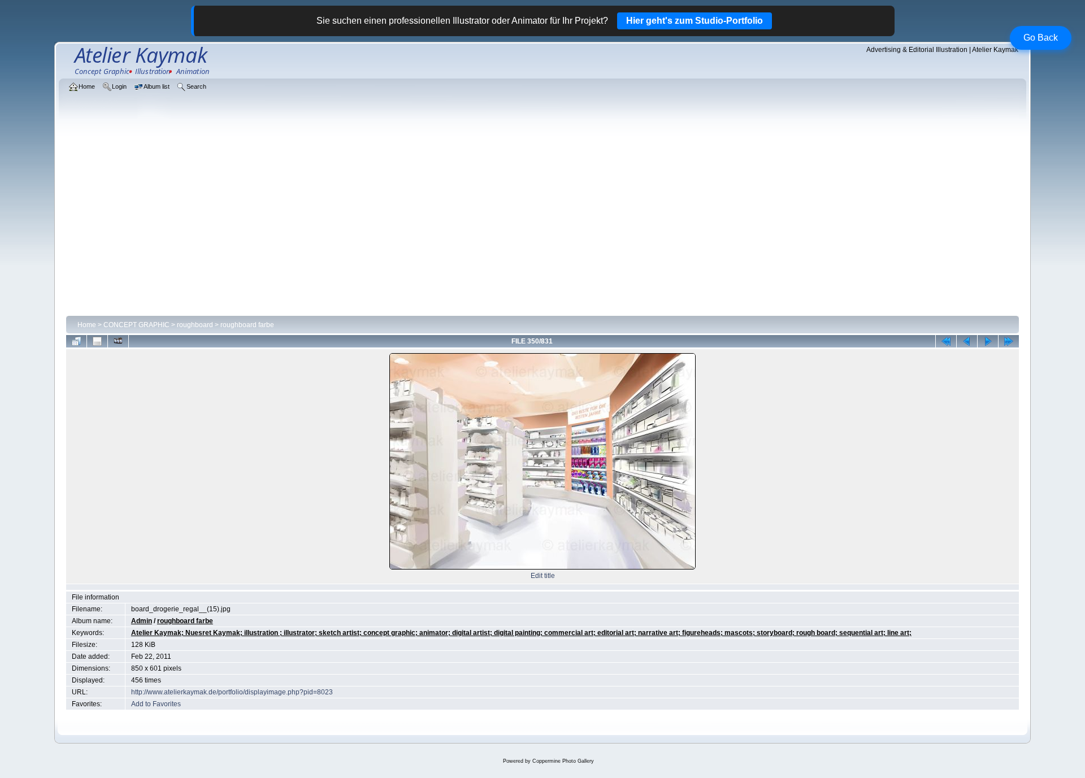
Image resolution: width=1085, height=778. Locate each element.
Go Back (1040, 37)
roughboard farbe (247, 325)
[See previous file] (967, 341)
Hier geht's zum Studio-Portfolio (694, 20)
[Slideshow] (118, 341)
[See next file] (988, 341)
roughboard (195, 325)
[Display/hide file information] (97, 341)
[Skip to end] (1009, 341)
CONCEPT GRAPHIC (136, 325)
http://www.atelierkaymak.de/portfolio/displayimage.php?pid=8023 (232, 692)
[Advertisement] (542, 227)
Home (86, 325)
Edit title (543, 576)
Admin (141, 621)
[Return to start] (946, 341)
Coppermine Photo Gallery (563, 761)
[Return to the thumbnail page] (76, 341)
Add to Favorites (156, 704)
